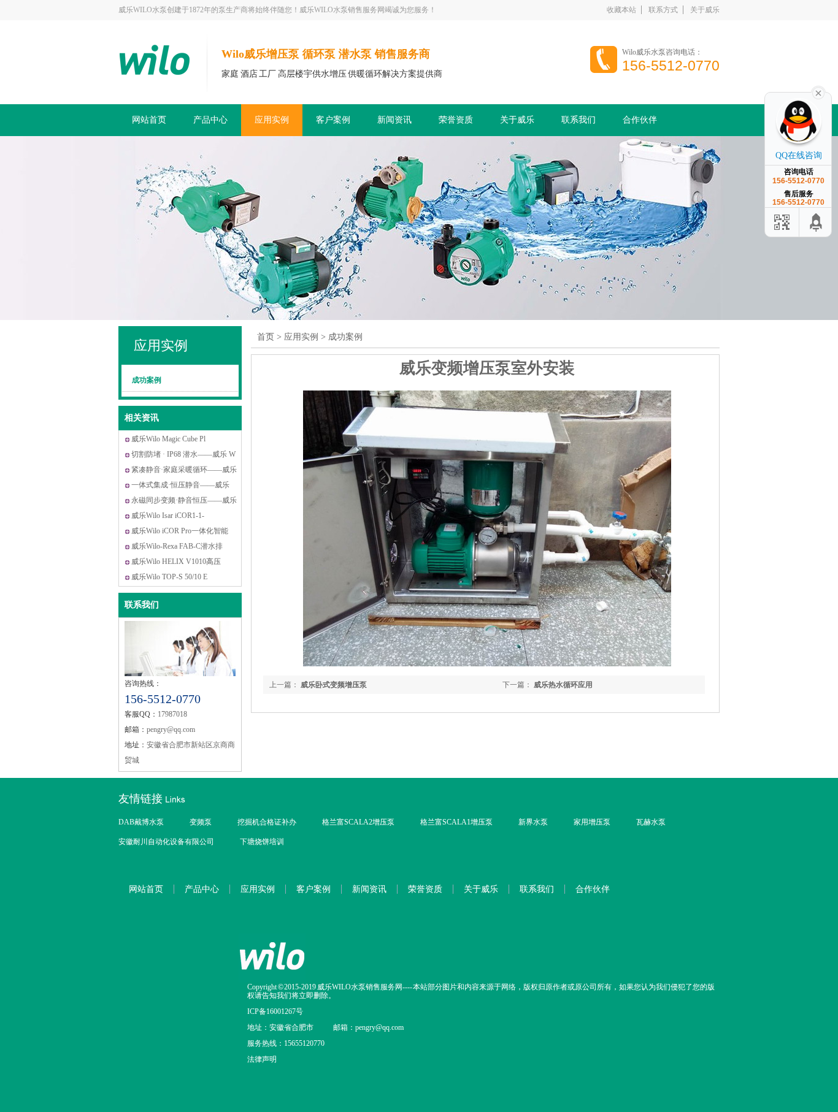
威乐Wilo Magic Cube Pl (168, 439)
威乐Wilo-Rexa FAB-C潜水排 (177, 546)
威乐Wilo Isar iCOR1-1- (167, 515)
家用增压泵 (592, 822)
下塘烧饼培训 (262, 841)
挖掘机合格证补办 (266, 822)
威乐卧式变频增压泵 (333, 684)
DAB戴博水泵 (141, 822)
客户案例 (333, 119)
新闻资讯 (394, 119)
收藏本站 (621, 10)
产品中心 (210, 119)
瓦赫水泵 (651, 822)
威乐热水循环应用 (562, 684)
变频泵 (201, 822)
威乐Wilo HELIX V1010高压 (176, 561)
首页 (265, 336)
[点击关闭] (818, 92)
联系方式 (663, 10)
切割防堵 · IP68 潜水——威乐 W (183, 454)
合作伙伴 (640, 119)
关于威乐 (705, 10)
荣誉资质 (456, 119)
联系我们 (578, 119)
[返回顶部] (816, 222)
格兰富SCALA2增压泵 (358, 822)
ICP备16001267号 (275, 1011)
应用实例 (272, 119)
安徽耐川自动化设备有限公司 (166, 841)
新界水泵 (533, 822)
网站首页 (149, 119)
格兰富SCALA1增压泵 (456, 822)
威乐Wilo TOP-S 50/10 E (169, 577)
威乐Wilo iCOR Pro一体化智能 (179, 531)
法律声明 (262, 1059)
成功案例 (146, 380)
